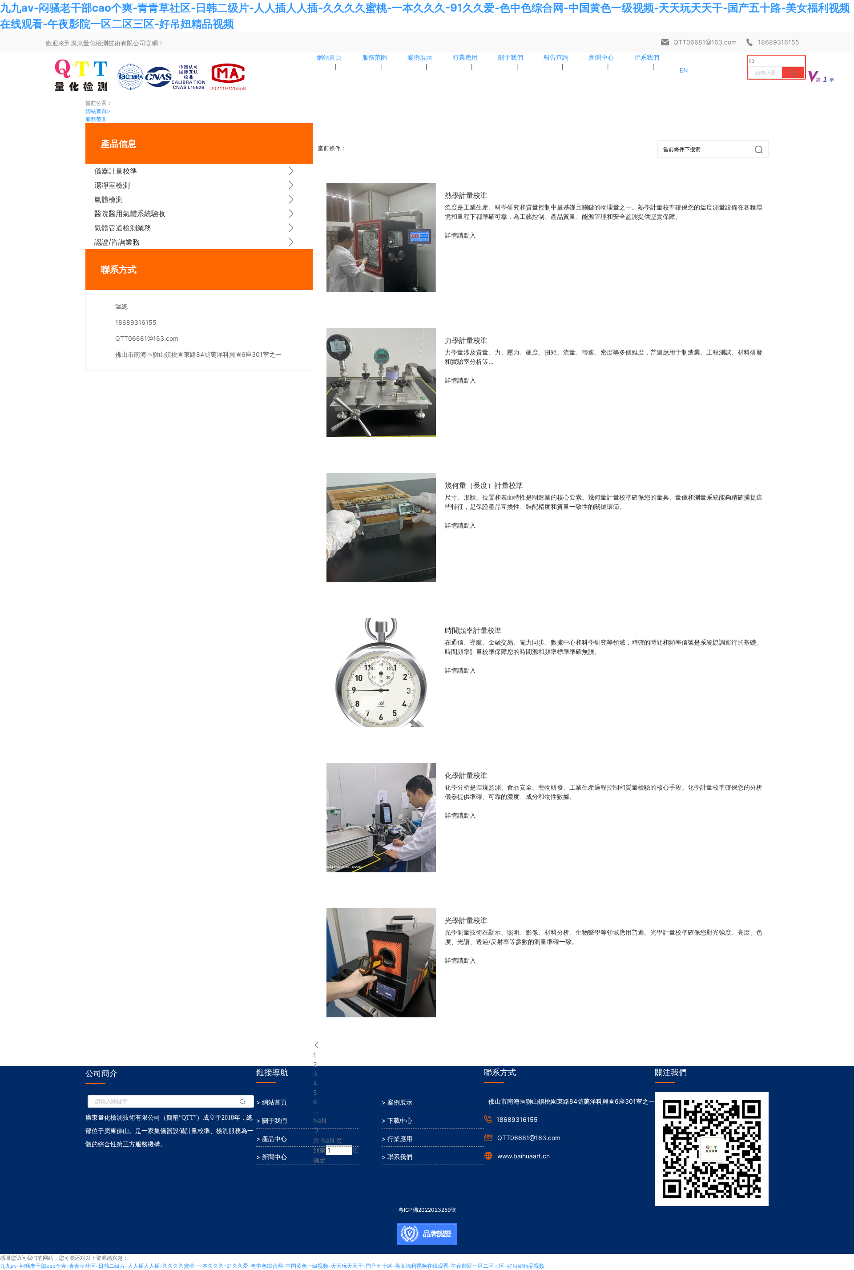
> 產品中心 (271, 1138)
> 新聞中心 (271, 1157)
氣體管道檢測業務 (122, 227)
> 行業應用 (397, 1138)
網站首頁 (97, 111)
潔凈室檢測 (112, 185)
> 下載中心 (397, 1120)
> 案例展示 (397, 1102)
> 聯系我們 (397, 1157)
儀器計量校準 (115, 170)
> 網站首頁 (271, 1102)
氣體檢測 (108, 199)
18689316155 (778, 42)
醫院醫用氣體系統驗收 (129, 213)
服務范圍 (96, 119)
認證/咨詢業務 (117, 242)
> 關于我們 (271, 1120)
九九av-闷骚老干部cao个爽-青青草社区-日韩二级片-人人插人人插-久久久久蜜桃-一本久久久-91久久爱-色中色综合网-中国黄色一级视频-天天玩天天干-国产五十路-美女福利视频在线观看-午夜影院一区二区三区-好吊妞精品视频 (272, 1265)
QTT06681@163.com (705, 42)
